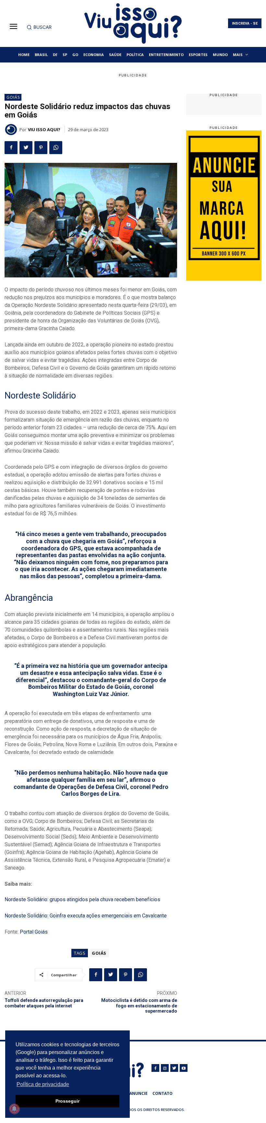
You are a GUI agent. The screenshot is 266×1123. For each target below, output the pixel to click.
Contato (162, 1093)
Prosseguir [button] (67, 1101)
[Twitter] (25, 147)
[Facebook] (11, 147)
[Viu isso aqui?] (12, 129)
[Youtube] (183, 1068)
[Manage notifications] (14, 1109)
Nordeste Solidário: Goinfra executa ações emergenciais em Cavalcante (86, 916)
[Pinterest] (40, 147)
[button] (39, 27)
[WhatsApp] (55, 147)
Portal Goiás (34, 932)
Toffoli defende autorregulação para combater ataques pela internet (44, 1003)
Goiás (13, 97)
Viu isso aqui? (44, 129)
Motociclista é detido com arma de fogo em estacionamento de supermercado (139, 1006)
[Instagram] (165, 1068)
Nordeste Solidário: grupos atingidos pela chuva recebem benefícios (82, 899)
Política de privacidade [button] (43, 1084)
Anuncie (138, 1093)
